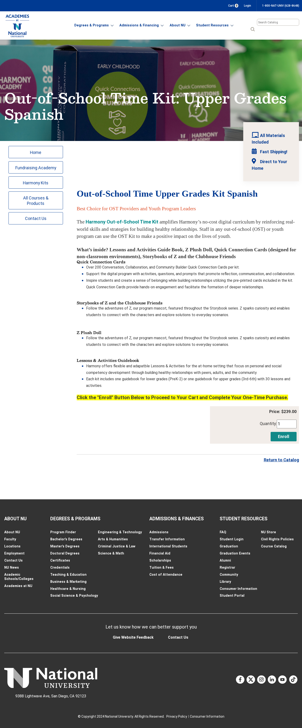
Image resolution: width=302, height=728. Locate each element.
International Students (168, 546)
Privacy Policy (176, 716)
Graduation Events (235, 553)
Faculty (10, 539)
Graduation (229, 546)
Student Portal (232, 595)
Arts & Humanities (113, 539)
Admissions (158, 532)
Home (35, 152)
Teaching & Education (68, 574)
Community (229, 574)
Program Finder (63, 532)
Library (225, 581)
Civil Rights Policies (277, 539)
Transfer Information (167, 539)
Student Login (231, 539)
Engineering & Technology (120, 532)
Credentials (60, 567)
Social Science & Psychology (74, 595)
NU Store (268, 532)
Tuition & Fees (161, 567)
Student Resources (212, 25)
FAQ (223, 532)
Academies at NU (18, 586)
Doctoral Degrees (65, 553)
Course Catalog (274, 546)
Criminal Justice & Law (116, 546)
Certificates (60, 560)
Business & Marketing (68, 581)
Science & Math (111, 553)
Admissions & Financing (139, 25)
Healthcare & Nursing (68, 589)
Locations (12, 546)
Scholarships (160, 560)
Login (247, 5)
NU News (11, 567)
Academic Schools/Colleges (19, 577)
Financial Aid (159, 553)
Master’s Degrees (65, 546)
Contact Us (35, 218)
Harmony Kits (35, 182)
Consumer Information (238, 589)
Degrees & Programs (91, 25)
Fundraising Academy (35, 167)
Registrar (227, 567)
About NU (177, 25)
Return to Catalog (281, 459)
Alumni (225, 560)
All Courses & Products (35, 200)
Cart (232, 5)
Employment (14, 553)
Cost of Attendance (165, 574)
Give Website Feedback (133, 637)
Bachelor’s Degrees (66, 539)
